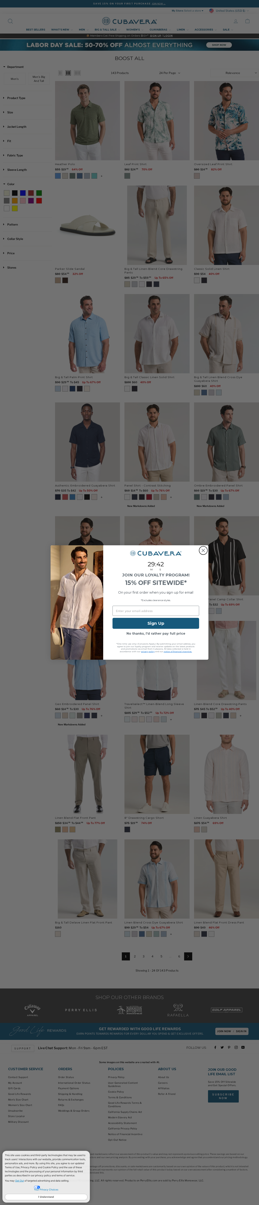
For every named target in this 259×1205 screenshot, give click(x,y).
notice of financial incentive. (178, 651)
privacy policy (148, 651)
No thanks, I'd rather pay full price (155, 633)
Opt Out (19, 1180)
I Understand (46, 1196)
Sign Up (156, 623)
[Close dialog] (203, 550)
